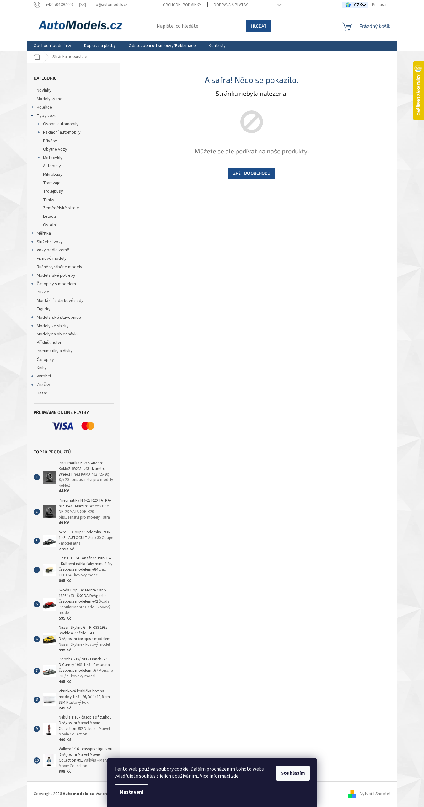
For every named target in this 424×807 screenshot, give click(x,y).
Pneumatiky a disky (55, 351)
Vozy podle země (53, 250)
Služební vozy (50, 242)
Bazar (42, 393)
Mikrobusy (52, 174)
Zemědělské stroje (61, 208)
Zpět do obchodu (251, 173)
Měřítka (44, 233)
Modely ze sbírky (53, 326)
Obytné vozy (55, 149)
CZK (358, 5)
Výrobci (44, 376)
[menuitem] (52, 46)
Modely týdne (49, 99)
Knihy (42, 368)
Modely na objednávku (58, 334)
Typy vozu (46, 116)
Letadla (50, 216)
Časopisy (45, 359)
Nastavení (131, 791)
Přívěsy (50, 141)
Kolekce (44, 107)
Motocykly (52, 158)
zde (235, 775)
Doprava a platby (231, 5)
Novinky (44, 90)
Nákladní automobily (62, 132)
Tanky (48, 200)
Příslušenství (49, 342)
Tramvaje (52, 183)
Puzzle (43, 292)
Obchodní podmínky (182, 5)
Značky (43, 385)
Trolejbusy (53, 191)
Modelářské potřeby (56, 275)
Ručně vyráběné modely (59, 267)
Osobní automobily (60, 124)
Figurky (44, 309)
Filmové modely (52, 258)
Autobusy (52, 166)
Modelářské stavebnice (59, 317)
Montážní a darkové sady (60, 300)
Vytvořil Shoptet (375, 794)
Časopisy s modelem (56, 284)
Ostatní (50, 225)
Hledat (258, 26)
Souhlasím (293, 773)
